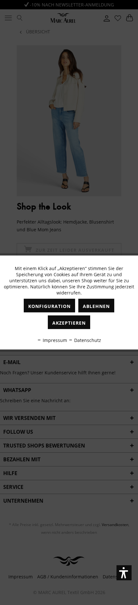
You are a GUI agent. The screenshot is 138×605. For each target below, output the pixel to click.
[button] (124, 572)
